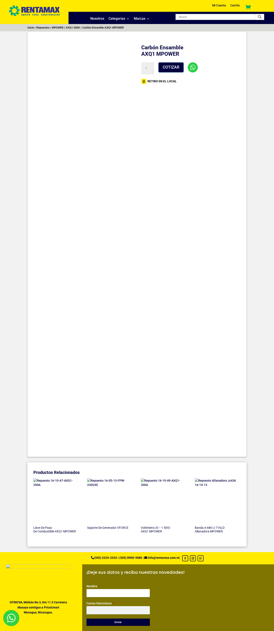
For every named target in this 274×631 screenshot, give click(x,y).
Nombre (92, 586)
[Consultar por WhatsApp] (193, 67)
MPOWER (57, 27)
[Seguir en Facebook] (185, 558)
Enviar (118, 622)
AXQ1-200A (73, 27)
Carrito (235, 5)
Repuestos (42, 27)
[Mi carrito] (248, 7)
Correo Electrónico (100, 603)
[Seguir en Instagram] (193, 558)
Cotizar (171, 67)
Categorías (117, 19)
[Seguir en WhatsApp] (201, 558)
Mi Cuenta (219, 5)
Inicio (30, 27)
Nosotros (97, 19)
